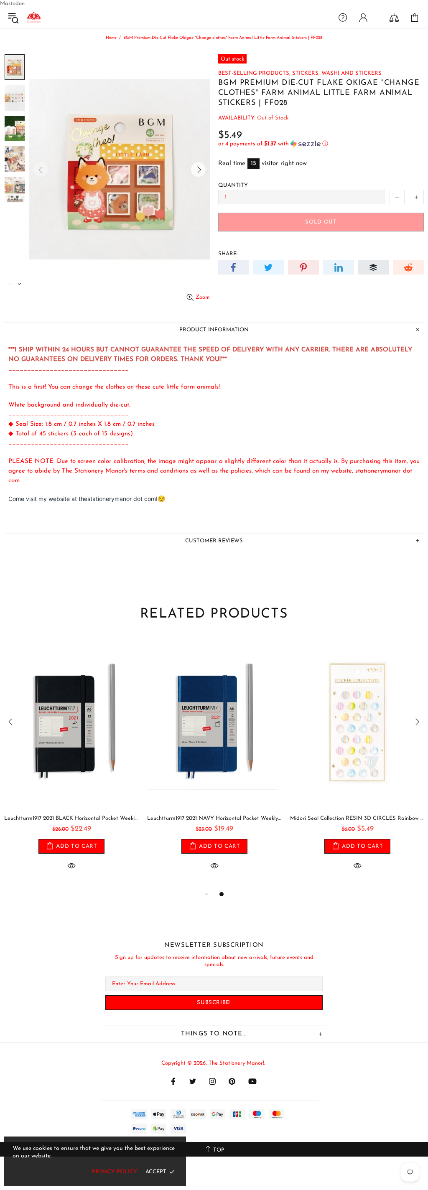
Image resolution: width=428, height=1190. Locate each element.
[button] (321, 144)
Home (111, 38)
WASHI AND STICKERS (351, 73)
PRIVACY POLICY (114, 1172)
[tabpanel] (87, 762)
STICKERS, (306, 73)
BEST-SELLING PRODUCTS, (254, 73)
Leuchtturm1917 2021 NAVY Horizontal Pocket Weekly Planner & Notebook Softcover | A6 (87, 818)
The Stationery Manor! (34, 17)
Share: (227, 254)
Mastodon (12, 3)
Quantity (233, 185)
